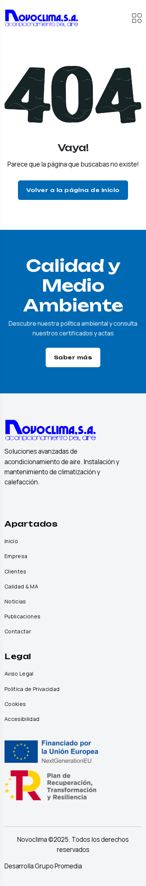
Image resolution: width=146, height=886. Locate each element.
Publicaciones (22, 616)
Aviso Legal (19, 673)
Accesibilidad (21, 719)
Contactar (17, 631)
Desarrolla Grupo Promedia (43, 866)
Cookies (15, 704)
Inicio (11, 541)
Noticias (15, 601)
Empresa (15, 556)
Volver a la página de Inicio (72, 190)
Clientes (15, 571)
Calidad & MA (21, 586)
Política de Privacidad (32, 689)
